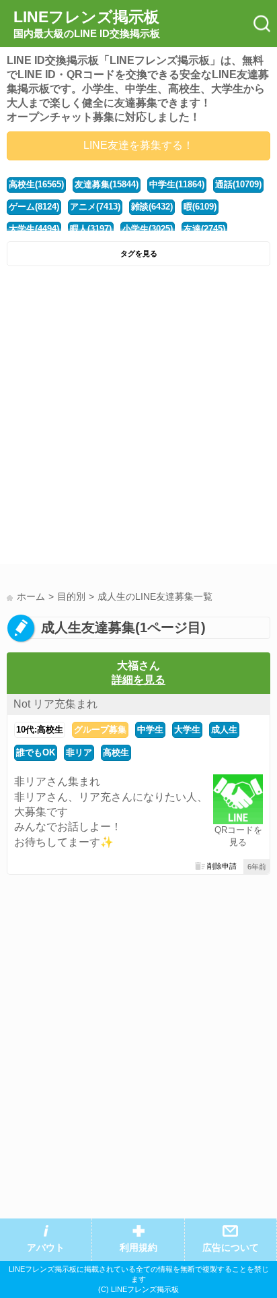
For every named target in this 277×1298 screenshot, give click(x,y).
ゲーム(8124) (34, 207)
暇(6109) (200, 207)
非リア (79, 752)
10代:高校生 (39, 729)
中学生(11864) (176, 184)
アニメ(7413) (95, 207)
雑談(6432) (152, 207)
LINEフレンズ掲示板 (86, 23)
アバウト (46, 1248)
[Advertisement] (138, 418)
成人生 (224, 729)
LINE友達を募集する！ (138, 145)
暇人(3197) (91, 229)
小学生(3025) (147, 229)
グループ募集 (100, 729)
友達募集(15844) (106, 184)
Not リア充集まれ (55, 704)
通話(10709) (238, 184)
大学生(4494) (34, 229)
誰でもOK (35, 752)
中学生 (150, 729)
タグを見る (138, 253)
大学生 (187, 729)
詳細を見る (138, 679)
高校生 (116, 752)
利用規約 (138, 1248)
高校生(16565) (36, 184)
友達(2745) (204, 229)
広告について (230, 1248)
